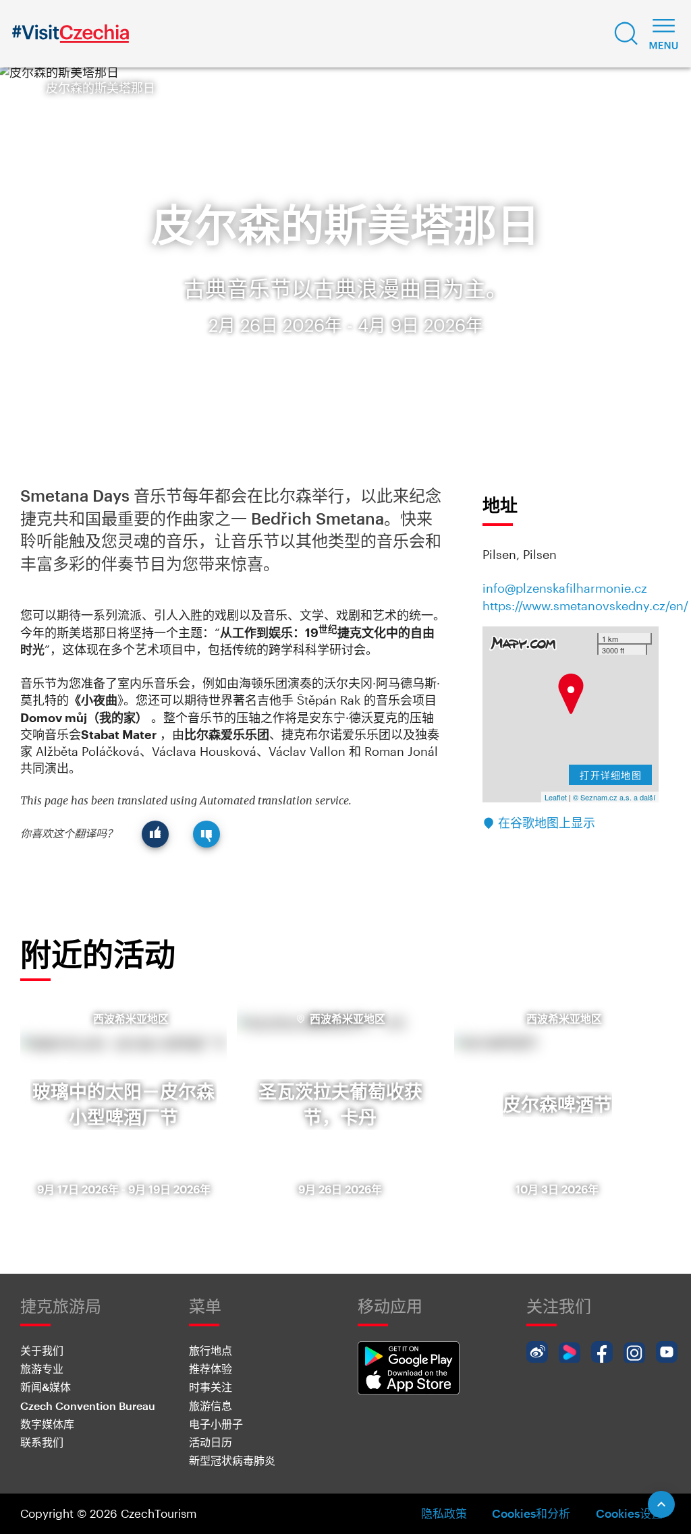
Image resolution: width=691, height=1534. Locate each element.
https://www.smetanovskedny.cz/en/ (585, 605)
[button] (626, 34)
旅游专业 (41, 1368)
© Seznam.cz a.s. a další (614, 797)
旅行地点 (210, 1350)
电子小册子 (216, 1423)
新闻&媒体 (45, 1386)
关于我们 (41, 1350)
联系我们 (41, 1442)
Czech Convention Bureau (87, 1405)
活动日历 (210, 1442)
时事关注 (210, 1386)
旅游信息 (210, 1405)
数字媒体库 (47, 1423)
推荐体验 (210, 1368)
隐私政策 (444, 1513)
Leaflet (556, 797)
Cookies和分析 (531, 1513)
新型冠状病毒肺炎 (232, 1460)
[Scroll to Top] (661, 1504)
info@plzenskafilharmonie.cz (564, 588)
